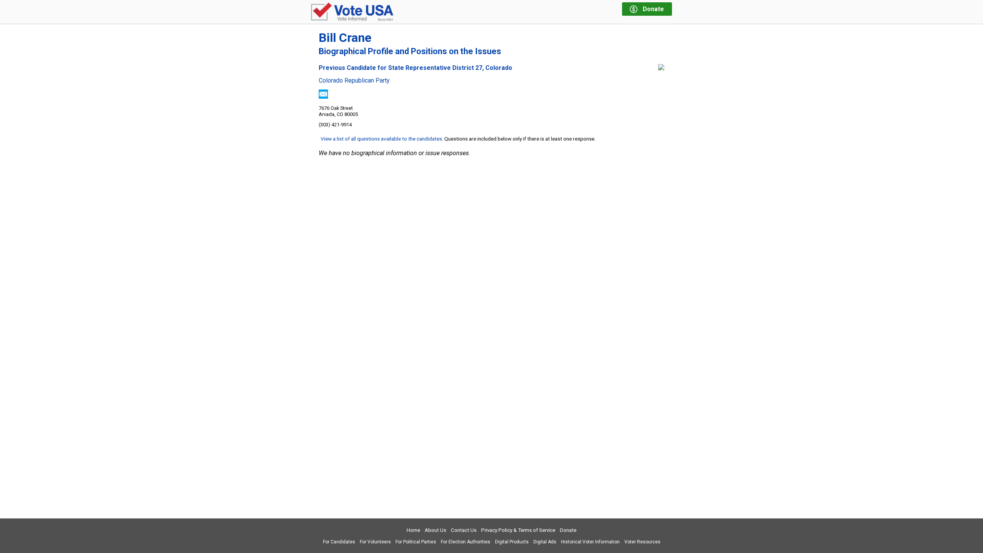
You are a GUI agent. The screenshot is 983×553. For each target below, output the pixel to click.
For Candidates (339, 542)
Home (413, 530)
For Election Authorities (465, 542)
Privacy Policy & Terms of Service (518, 530)
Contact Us (464, 530)
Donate (568, 530)
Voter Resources (642, 542)
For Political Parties (416, 542)
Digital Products (512, 542)
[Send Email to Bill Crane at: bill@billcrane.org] (323, 96)
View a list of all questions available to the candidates (381, 139)
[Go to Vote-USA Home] (352, 12)
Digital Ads (544, 542)
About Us (435, 530)
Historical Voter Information (590, 542)
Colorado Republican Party (354, 81)
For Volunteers (375, 542)
